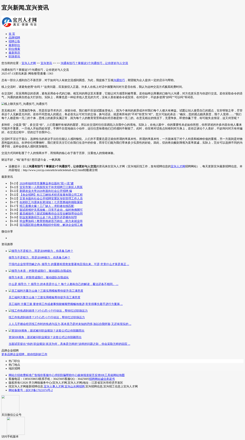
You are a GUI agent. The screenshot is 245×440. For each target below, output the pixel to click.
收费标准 (26, 375)
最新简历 (14, 52)
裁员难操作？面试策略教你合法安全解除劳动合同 (51, 213)
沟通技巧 (119, 80)
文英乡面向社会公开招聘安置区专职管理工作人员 (51, 198)
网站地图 (119, 375)
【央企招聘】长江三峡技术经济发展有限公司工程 (51, 194)
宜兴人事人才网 (54, 386)
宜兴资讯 (46, 63)
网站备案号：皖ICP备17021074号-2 (31, 390)
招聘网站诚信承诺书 (102, 378)
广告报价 (37, 375)
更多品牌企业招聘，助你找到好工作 (24, 354)
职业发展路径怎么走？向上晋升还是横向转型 (48, 217)
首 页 (12, 33)
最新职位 (14, 45)
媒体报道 (83, 375)
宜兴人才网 (29, 63)
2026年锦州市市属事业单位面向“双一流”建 (47, 183)
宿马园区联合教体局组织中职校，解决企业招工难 (51, 224)
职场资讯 (14, 56)
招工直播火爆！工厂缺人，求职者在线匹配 (47, 206)
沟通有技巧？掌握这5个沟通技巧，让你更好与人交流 (94, 63)
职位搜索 (14, 48)
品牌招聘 (14, 37)
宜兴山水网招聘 (75, 386)
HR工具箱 (106, 375)
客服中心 (49, 375)
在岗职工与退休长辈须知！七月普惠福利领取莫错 (51, 202)
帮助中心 (71, 375)
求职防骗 (60, 375)
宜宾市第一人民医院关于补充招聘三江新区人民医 (51, 187)
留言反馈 (94, 375)
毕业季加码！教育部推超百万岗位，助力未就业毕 (51, 221)
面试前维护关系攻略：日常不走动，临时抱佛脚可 (51, 209)
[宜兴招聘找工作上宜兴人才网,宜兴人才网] (19, 27)
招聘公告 (14, 41)
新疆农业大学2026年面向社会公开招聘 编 (46, 190)
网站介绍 (14, 375)
